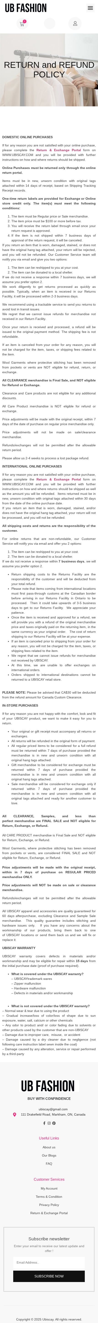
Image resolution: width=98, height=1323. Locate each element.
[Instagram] (49, 1123)
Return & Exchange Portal (58, 150)
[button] (90, 8)
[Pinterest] (54, 1123)
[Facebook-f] (44, 1123)
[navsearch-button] (49, 23)
